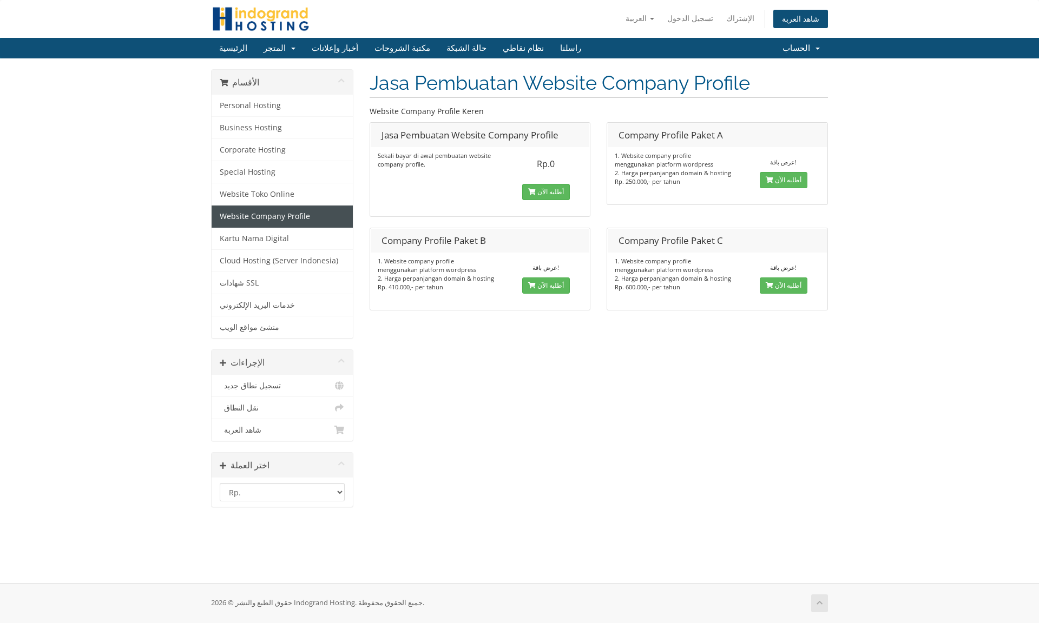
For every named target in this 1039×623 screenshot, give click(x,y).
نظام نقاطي (523, 48)
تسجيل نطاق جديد (250, 385)
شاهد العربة (800, 19)
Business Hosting (251, 127)
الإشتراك (740, 18)
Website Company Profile (265, 216)
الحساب (798, 48)
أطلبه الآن (550, 191)
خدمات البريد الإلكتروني (257, 305)
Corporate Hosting (253, 150)
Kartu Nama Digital (254, 238)
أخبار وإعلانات (335, 48)
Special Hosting (247, 172)
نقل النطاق (239, 408)
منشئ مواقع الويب (249, 327)
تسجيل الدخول (690, 18)
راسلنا (570, 48)
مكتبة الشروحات (402, 48)
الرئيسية (233, 48)
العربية (637, 18)
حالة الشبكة (466, 48)
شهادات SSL (239, 283)
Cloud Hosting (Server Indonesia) (279, 261)
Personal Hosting (250, 105)
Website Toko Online (257, 194)
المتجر (277, 48)
